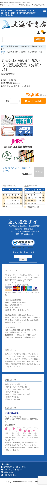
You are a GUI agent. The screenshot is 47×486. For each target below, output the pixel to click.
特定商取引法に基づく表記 (20, 2)
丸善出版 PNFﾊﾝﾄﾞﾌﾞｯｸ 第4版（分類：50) (16, 169)
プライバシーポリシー (10, 5)
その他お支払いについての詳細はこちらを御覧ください (22, 343)
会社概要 (5, 2)
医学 (3, 46)
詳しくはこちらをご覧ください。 (17, 403)
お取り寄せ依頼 (39, 5)
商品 (3, 51)
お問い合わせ (25, 5)
